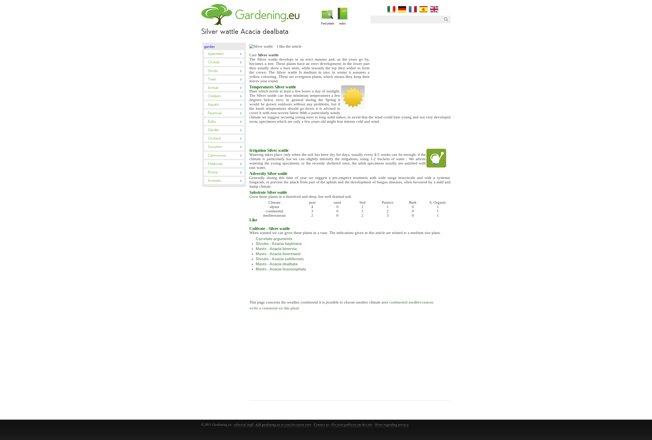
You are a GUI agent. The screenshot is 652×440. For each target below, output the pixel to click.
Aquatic (213, 104)
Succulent (215, 147)
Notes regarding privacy (392, 424)
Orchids (214, 62)
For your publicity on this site (351, 424)
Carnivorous (217, 155)
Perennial (215, 113)
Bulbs (212, 121)
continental (398, 302)
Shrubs (213, 71)
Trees (212, 79)
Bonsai (213, 172)
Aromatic (214, 180)
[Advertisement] (217, 271)
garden (209, 47)
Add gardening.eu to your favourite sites (283, 424)
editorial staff (243, 424)
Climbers (214, 96)
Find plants (327, 23)
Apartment (216, 54)
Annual (213, 88)
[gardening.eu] (251, 24)
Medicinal (215, 164)
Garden (213, 130)
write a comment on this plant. (274, 308)
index (342, 23)
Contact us (321, 424)
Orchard (214, 138)
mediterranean (421, 302)
